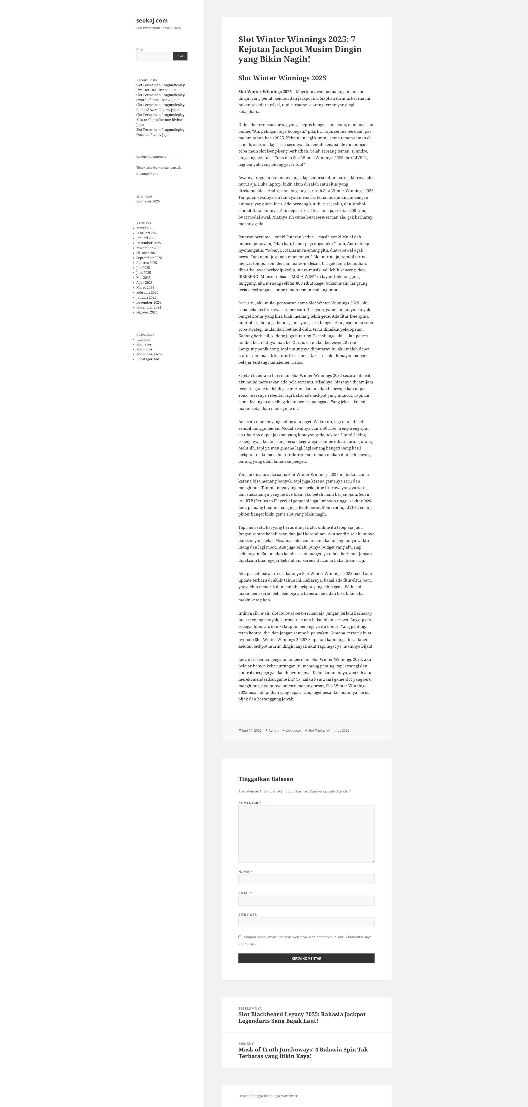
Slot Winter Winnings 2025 (328, 730)
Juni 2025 (143, 272)
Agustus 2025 (146, 262)
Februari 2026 (147, 233)
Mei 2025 (143, 277)
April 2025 (144, 282)
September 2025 (149, 257)
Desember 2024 (148, 302)
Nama (245, 871)
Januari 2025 (146, 297)
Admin (274, 730)
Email (245, 893)
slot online (144, 349)
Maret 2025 (145, 287)
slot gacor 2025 (148, 201)
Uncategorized (147, 359)
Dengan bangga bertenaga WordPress (268, 1096)
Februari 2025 (147, 292)
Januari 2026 (146, 238)
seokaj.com (152, 20)
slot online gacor (149, 354)
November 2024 (148, 307)
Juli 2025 (143, 267)
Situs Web (247, 914)
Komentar (249, 803)
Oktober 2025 (147, 253)
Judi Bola (143, 339)
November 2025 (148, 248)
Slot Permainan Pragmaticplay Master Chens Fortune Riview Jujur (160, 119)
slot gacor (144, 344)
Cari (140, 49)
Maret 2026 (145, 228)
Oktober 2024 (147, 312)
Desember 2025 (148, 243)
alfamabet (144, 196)
